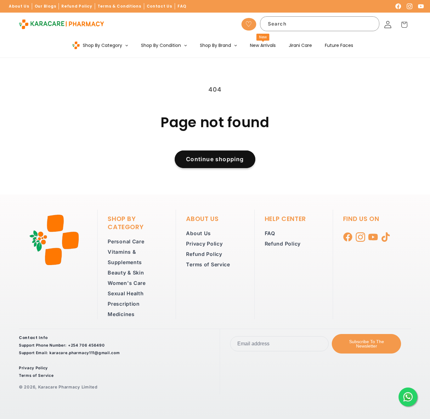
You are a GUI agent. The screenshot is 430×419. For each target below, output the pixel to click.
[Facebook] (398, 6)
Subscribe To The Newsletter (366, 343)
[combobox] (319, 24)
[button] (404, 24)
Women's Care (127, 283)
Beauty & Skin (126, 272)
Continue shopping (215, 159)
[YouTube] (421, 6)
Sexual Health (126, 293)
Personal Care (126, 241)
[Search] (370, 25)
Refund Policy (76, 6)
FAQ (182, 6)
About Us (19, 6)
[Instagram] (409, 6)
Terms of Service (208, 264)
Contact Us (159, 6)
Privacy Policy (204, 244)
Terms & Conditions (119, 6)
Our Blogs (45, 6)
